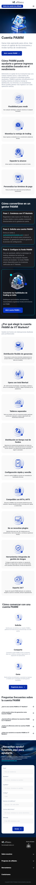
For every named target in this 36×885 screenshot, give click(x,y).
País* (4, 768)
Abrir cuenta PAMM (10, 53)
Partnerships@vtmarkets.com (8, 845)
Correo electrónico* (8, 809)
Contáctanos (6, 874)
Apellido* (5, 784)
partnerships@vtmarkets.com (13, 235)
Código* (5, 793)
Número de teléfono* (9, 801)
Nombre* (5, 776)
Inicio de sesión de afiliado (12, 6)
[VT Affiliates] (18, 2)
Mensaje (5, 817)
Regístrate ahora (17, 687)
